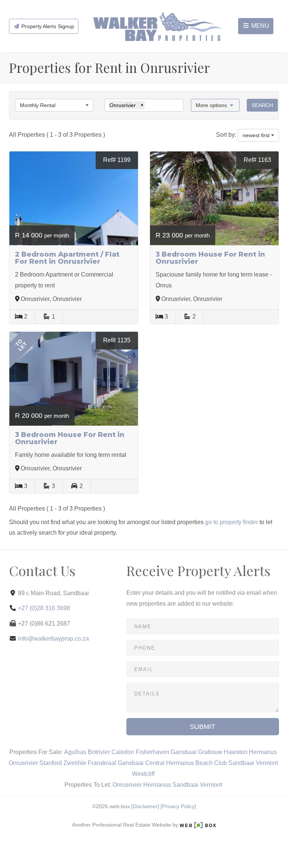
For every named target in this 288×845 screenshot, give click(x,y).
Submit (202, 726)
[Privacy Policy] (178, 806)
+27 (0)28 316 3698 (44, 608)
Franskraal (102, 763)
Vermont (267, 763)
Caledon (122, 752)
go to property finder (231, 522)
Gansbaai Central (141, 763)
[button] (215, 105)
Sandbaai (241, 763)
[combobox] (54, 105)
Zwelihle (74, 763)
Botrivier (99, 752)
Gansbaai (183, 752)
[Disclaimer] (145, 806)
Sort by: (226, 135)
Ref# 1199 (116, 160)
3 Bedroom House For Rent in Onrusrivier (210, 258)
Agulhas (75, 752)
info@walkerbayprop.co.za (53, 638)
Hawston (236, 752)
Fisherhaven (152, 752)
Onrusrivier (23, 763)
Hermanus (263, 752)
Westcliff (143, 774)
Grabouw (210, 752)
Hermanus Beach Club (196, 763)
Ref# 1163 (257, 160)
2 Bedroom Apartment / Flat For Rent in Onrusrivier (67, 258)
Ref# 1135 (116, 340)
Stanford (50, 763)
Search (262, 105)
